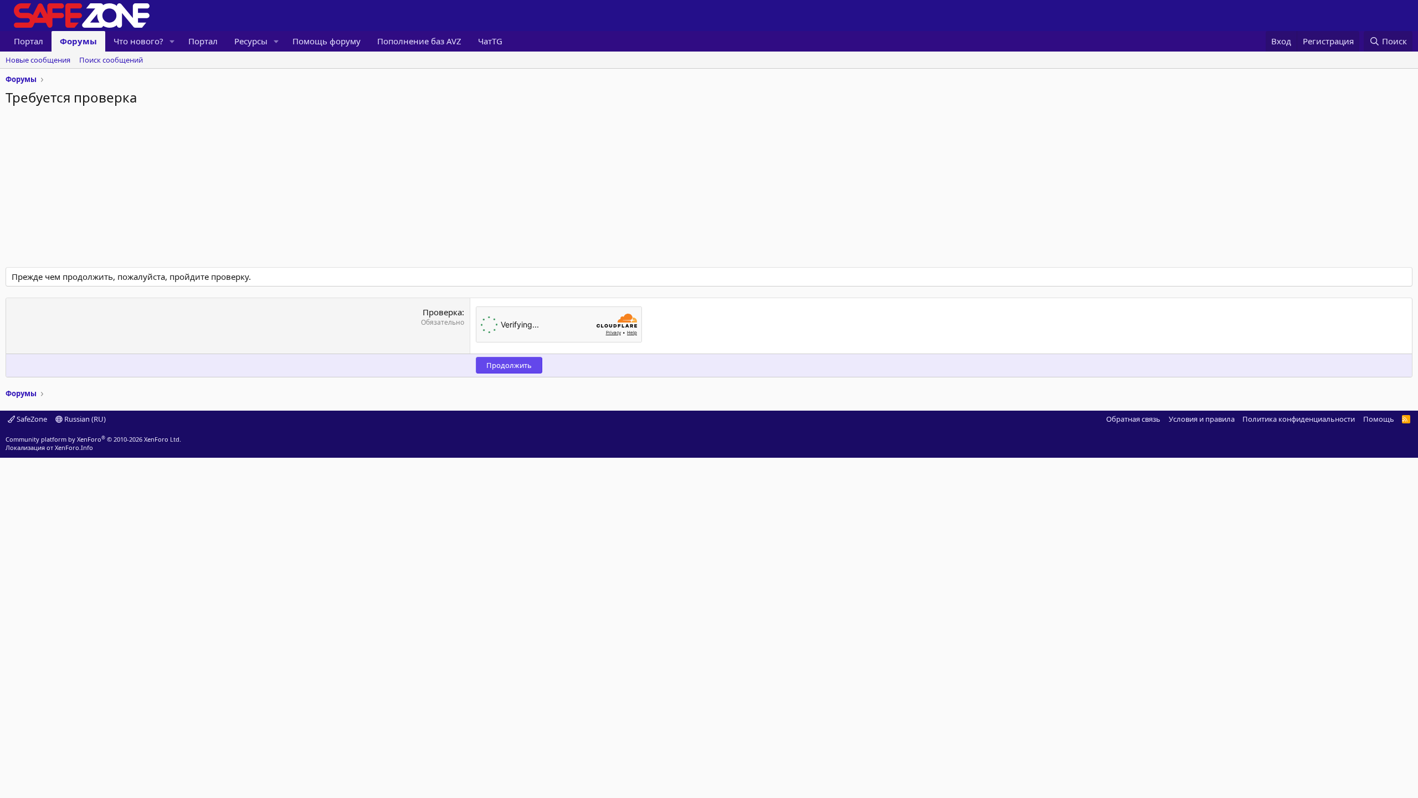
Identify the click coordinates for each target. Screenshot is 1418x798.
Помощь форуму (326, 41)
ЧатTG (490, 41)
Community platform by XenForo (93, 439)
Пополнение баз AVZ (419, 41)
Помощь (1378, 419)
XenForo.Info (74, 447)
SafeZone (31, 419)
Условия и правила (1202, 419)
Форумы (78, 41)
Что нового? (138, 41)
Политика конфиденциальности (1298, 419)
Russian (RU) (84, 419)
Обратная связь (1133, 419)
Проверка (442, 312)
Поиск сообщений (111, 60)
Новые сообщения (38, 60)
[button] (172, 41)
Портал (28, 41)
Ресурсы (251, 41)
